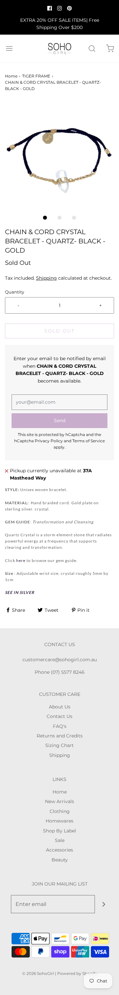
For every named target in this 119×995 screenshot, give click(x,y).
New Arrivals (59, 801)
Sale (59, 840)
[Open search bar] (92, 49)
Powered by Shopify (77, 973)
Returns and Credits (60, 736)
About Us (59, 707)
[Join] (104, 904)
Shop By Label (59, 831)
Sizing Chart (59, 745)
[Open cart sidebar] (110, 49)
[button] (59, 156)
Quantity (14, 292)
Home (11, 76)
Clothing (60, 811)
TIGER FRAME (36, 76)
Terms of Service (88, 440)
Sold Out (59, 331)
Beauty (60, 860)
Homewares (59, 821)
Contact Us (59, 716)
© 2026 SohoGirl (38, 973)
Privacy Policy (49, 440)
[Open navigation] (9, 49)
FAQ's (59, 726)
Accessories (59, 850)
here (21, 560)
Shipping (46, 278)
